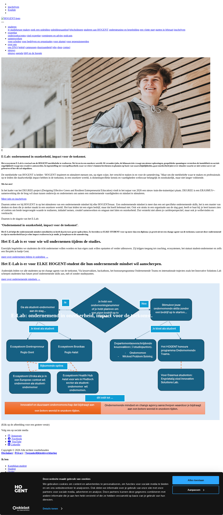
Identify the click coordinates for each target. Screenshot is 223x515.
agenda (19, 53)
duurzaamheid (44, 47)
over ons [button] (12, 44)
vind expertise (33, 35)
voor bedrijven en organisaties (37, 41)
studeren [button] (12, 26)
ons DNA (13, 47)
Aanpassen (194, 489)
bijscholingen (76, 29)
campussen (31, 47)
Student (12, 468)
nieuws (11, 53)
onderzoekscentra (17, 35)
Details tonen (50, 508)
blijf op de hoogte (33, 53)
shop (59, 47)
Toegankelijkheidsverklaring (41, 453)
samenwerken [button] (15, 38)
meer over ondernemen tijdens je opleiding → (24, 256)
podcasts (68, 35)
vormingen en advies (52, 35)
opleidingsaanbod (60, 29)
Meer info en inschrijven (13, 198)
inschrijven (13, 7)
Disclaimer (7, 453)
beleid (21, 47)
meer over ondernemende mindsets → (20, 279)
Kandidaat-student (17, 465)
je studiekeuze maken (19, 29)
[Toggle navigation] (2, 22)
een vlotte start (147, 29)
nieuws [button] (11, 50)
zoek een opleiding (40, 29)
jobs (54, 47)
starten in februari (164, 29)
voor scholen (14, 41)
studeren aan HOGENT (96, 29)
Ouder (11, 471)
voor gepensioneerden (77, 41)
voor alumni (59, 41)
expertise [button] (12, 32)
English (12, 9)
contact (66, 47)
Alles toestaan (196, 480)
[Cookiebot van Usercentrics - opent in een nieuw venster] (21, 508)
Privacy (19, 453)
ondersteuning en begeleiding (124, 29)
